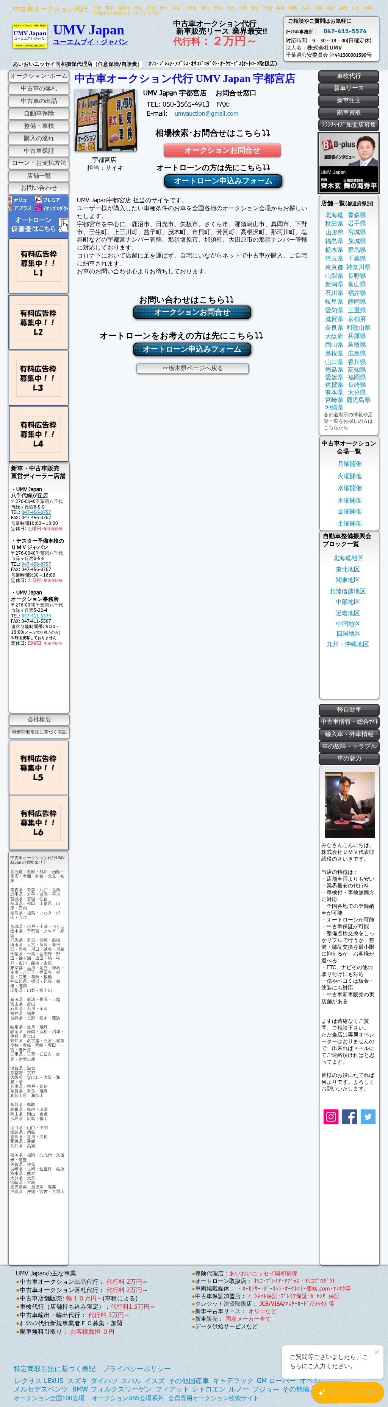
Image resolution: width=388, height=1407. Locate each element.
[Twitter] (368, 1116)
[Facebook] (349, 1116)
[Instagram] (331, 1116)
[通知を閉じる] (377, 1352)
